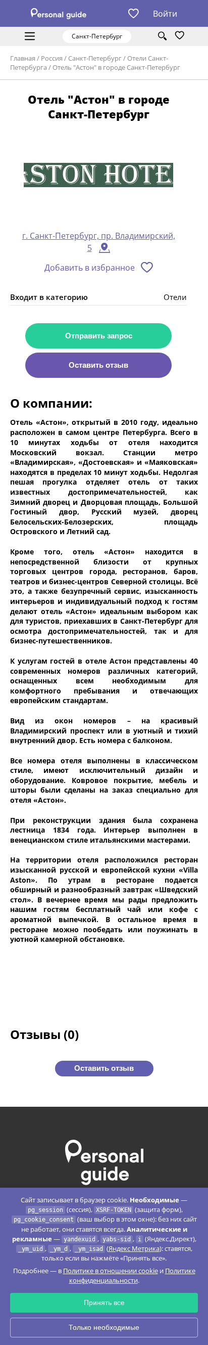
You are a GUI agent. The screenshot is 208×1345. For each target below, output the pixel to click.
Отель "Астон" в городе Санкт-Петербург (116, 67)
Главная (22, 58)
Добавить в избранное (89, 267)
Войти (165, 13)
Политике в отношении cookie (110, 1270)
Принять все (104, 1302)
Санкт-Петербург (95, 58)
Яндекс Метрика (134, 1248)
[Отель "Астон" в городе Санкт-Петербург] (98, 175)
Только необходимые (104, 1327)
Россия (52, 58)
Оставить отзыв (98, 365)
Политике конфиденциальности (132, 1275)
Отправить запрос (98, 335)
